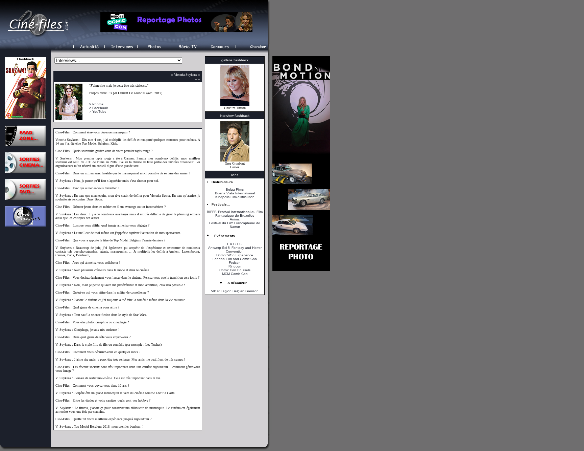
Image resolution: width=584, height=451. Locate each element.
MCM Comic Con (235, 274)
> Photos (96, 104)
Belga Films (235, 189)
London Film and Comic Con (235, 259)
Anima (235, 219)
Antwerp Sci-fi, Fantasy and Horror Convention (235, 249)
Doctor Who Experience (234, 255)
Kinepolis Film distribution (234, 197)
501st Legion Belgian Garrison (235, 291)
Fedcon (235, 262)
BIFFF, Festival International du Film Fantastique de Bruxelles (235, 213)
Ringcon (234, 266)
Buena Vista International (235, 193)
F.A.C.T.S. (235, 244)
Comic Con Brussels (234, 270)
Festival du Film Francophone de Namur (234, 225)
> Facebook (98, 108)
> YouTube (97, 111)
